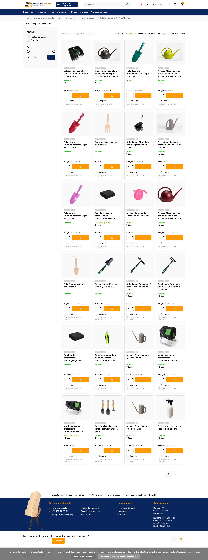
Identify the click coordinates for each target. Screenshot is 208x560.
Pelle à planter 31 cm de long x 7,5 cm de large (106, 285)
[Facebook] (174, 539)
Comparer (71, 101)
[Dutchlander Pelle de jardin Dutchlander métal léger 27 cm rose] (76, 194)
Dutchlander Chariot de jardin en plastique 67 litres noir (137, 145)
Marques (84, 12)
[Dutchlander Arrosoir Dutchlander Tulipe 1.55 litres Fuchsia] (139, 194)
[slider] (28, 51)
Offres (74, 12)
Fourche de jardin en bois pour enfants (107, 143)
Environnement (59, 12)
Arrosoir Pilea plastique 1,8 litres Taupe (137, 356)
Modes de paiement (90, 508)
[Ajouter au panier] (80, 95)
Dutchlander (46, 24)
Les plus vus (131, 34)
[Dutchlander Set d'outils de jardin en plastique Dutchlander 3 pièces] (107, 408)
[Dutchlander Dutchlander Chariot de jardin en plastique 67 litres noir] (139, 123)
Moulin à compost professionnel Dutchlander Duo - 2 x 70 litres (170, 358)
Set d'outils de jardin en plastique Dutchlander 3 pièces (106, 429)
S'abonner (58, 541)
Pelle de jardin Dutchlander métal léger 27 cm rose (75, 216)
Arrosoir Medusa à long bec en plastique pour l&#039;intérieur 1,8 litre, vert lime (169, 74)
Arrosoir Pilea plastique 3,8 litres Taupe (137, 427)
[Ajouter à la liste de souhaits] (87, 44)
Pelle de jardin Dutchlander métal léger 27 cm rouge (75, 145)
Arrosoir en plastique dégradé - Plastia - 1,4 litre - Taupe (170, 145)
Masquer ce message (83, 556)
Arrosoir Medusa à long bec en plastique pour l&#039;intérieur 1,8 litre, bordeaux (169, 216)
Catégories (123, 514)
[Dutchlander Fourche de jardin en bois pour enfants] (107, 123)
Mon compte (87, 514)
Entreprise (28, 12)
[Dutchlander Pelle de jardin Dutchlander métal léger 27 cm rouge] (76, 123)
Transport (42, 12)
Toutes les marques (40, 37)
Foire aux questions (61, 508)
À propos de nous (99, 12)
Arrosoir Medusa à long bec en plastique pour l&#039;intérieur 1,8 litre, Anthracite (107, 74)
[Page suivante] (182, 474)
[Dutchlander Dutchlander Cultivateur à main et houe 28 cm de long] (139, 265)
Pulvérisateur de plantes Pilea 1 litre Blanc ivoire (169, 427)
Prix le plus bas (164, 34)
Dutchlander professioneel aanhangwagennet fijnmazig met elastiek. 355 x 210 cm (74, 358)
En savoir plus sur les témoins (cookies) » (118, 556)
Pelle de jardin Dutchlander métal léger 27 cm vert (138, 74)
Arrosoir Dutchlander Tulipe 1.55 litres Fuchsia (138, 214)
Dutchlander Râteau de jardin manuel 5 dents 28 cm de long (169, 287)
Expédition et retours (90, 511)
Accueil (26, 24)
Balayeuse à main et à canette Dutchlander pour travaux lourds (76, 74)
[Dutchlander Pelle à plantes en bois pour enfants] (76, 265)
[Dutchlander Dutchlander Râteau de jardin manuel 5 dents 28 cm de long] (170, 265)
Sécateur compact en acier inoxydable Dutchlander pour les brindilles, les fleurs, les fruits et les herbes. (106, 358)
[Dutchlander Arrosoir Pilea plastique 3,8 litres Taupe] (139, 408)
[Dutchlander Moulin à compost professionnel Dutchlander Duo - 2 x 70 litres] (170, 336)
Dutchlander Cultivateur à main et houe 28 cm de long (138, 287)
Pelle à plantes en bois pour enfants (74, 285)
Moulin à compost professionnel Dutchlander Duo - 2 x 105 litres (76, 429)
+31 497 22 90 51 (60, 511)
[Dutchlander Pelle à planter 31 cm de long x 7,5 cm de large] (107, 265)
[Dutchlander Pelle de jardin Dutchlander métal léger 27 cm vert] (139, 52)
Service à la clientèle (154, 4)
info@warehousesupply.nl (63, 514)
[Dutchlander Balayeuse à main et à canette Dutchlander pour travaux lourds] (76, 52)
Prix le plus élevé (178, 34)
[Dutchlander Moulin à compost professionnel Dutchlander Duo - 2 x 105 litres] (76, 408)
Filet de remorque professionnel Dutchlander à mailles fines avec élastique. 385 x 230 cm (107, 216)
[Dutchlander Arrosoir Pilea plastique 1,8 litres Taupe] (139, 336)
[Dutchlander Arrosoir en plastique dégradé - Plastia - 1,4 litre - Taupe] (170, 123)
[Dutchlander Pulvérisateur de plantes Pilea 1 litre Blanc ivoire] (170, 408)
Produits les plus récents (147, 34)
